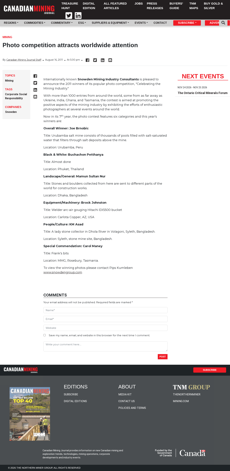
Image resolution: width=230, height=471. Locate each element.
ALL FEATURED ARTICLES (115, 6)
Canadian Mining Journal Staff (23, 59)
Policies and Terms (132, 408)
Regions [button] (10, 22)
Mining (7, 37)
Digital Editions (75, 401)
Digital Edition (89, 6)
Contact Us (126, 401)
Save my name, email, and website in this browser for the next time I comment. (99, 335)
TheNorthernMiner (186, 394)
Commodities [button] (33, 22)
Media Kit (125, 394)
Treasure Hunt (69, 6)
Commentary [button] (61, 22)
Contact (160, 22)
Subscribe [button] (186, 22)
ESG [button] (81, 22)
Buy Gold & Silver (213, 6)
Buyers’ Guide (176, 6)
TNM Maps (193, 6)
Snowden (11, 112)
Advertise (217, 22)
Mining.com (181, 401)
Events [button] (140, 22)
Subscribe (210, 370)
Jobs (139, 3)
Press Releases (155, 6)
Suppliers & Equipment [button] (109, 22)
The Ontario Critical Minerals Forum (202, 93)
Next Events (203, 76)
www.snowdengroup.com (62, 272)
